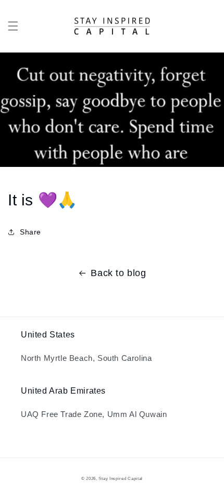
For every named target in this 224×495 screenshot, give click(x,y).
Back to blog (118, 273)
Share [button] (30, 232)
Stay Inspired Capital (120, 478)
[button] (13, 26)
